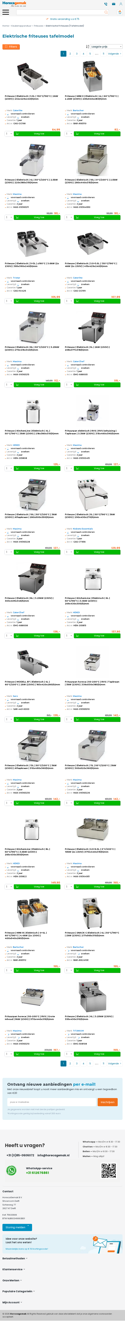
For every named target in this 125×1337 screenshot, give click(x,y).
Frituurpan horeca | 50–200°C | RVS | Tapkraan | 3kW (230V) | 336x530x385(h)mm (92, 683)
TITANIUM (78, 1031)
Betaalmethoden (13, 1258)
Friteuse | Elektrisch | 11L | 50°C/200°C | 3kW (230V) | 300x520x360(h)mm (90, 766)
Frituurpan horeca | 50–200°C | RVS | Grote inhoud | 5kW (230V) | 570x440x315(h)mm (30, 1017)
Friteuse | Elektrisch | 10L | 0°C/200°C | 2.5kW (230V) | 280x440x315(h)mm (91, 181)
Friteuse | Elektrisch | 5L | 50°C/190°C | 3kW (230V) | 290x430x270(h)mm (90, 515)
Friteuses (38, 25)
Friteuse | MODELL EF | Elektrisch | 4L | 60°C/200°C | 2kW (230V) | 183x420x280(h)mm (32, 683)
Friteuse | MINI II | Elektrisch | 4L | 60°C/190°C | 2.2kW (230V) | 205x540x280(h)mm (91, 97)
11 (103, 53)
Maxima (17, 194)
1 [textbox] (6, 134)
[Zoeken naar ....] (105, 12)
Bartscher (78, 110)
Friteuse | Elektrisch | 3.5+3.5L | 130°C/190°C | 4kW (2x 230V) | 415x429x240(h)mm (91, 264)
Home (5, 25)
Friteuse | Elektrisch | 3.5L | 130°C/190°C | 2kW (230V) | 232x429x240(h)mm (31, 97)
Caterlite (17, 110)
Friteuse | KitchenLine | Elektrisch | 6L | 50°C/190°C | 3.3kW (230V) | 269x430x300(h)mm (87, 601)
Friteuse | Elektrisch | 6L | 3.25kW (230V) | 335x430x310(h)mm (89, 1017)
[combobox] (106, 46)
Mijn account (11, 1302)
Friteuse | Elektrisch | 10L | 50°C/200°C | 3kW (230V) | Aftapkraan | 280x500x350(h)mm (31, 515)
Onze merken (11, 1280)
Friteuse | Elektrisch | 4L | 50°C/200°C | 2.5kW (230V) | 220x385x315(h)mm (31, 181)
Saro (15, 696)
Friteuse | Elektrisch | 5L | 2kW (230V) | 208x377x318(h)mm (87, 348)
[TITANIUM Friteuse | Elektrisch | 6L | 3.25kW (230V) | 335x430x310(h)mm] (92, 996)
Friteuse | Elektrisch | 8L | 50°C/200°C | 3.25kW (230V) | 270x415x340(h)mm (32, 348)
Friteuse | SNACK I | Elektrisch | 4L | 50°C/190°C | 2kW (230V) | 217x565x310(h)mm (92, 934)
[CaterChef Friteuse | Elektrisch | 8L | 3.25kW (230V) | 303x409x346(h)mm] (32, 578)
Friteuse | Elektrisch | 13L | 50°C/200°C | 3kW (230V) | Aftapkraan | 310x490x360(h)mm (31, 766)
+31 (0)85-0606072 (20, 1155)
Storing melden (17, 1226)
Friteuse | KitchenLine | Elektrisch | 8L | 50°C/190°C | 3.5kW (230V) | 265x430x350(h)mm (27, 852)
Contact (7, 1191)
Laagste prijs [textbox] (99, 47)
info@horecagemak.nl (53, 1155)
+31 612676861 (37, 1172)
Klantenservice (12, 1269)
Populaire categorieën (17, 1291)
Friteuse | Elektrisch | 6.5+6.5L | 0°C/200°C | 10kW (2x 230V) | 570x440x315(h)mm (90, 850)
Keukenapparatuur (21, 25)
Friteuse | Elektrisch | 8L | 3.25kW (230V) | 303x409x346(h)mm (29, 599)
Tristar (16, 278)
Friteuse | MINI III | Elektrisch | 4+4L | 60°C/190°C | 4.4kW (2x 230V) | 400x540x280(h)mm (26, 936)
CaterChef (78, 361)
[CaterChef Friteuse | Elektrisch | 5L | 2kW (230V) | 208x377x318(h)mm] (92, 327)
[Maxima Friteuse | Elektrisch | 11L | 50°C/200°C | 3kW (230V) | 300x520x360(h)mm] (92, 745)
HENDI (16, 445)
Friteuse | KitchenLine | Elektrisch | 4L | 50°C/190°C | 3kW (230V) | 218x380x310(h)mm (32, 432)
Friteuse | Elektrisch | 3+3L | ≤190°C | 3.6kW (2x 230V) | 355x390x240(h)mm (32, 264)
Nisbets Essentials (83, 529)
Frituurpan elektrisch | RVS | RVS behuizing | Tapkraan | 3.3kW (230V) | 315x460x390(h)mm (92, 432)
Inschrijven (107, 1102)
